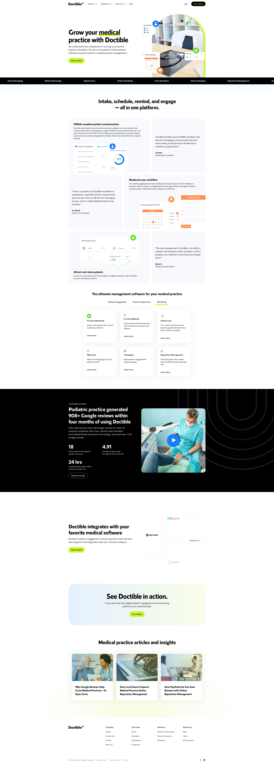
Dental (133, 732)
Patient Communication (166, 732)
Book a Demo (76, 550)
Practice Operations (164, 736)
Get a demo (198, 4)
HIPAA (125, 760)
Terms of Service (114, 760)
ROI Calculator (188, 740)
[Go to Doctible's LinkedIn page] (204, 760)
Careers (108, 732)
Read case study (78, 475)
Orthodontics (136, 740)
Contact (108, 740)
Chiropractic (135, 745)
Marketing (161, 740)
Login (186, 4)
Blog (184, 732)
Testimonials (110, 736)
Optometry (135, 736)
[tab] (117, 302)
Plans (131, 4)
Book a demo (76, 61)
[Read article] (92, 667)
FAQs (185, 736)
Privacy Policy (101, 760)
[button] (92, 4)
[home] (75, 3)
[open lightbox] (173, 440)
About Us (109, 745)
